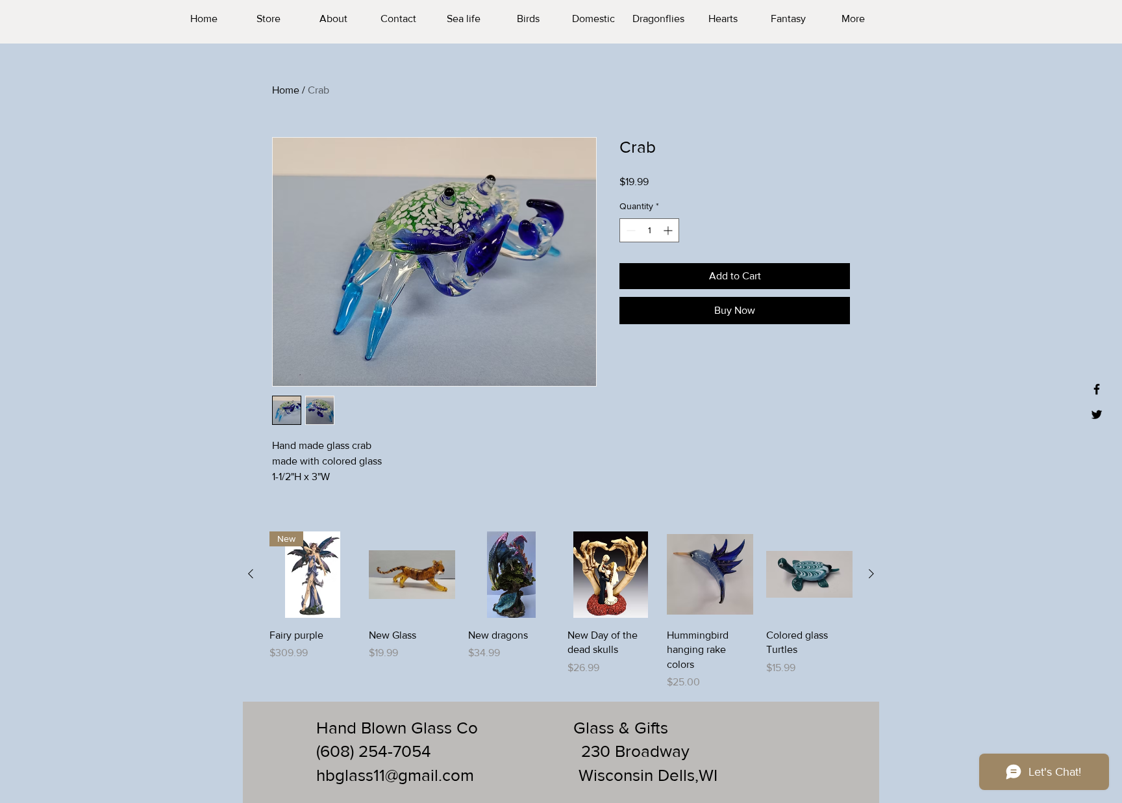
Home (285, 90)
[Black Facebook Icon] (1097, 389)
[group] (561, 611)
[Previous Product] (250, 573)
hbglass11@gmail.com (395, 775)
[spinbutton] (649, 230)
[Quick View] (412, 574)
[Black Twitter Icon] (1097, 414)
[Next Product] (871, 573)
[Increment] (669, 230)
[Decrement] (629, 230)
